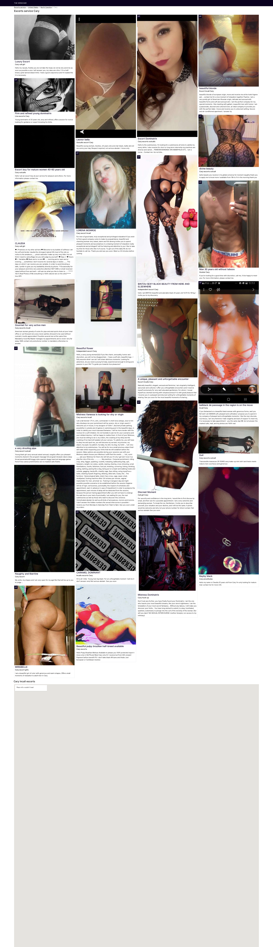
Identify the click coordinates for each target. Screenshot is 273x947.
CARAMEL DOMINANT (88, 572)
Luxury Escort (22, 61)
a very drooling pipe (25, 448)
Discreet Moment (147, 492)
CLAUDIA (20, 243)
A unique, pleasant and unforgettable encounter (163, 379)
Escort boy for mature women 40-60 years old (40, 169)
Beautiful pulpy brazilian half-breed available (100, 646)
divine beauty (206, 168)
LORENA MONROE (86, 230)
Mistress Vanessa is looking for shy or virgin (99, 414)
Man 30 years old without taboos (217, 269)
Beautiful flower (84, 348)
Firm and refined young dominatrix (33, 113)
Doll (201, 455)
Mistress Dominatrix (148, 594)
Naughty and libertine (26, 573)
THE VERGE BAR (20, 3)
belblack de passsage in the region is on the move (226, 405)
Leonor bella (83, 139)
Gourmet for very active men (30, 325)
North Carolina (46, 7)
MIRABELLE (21, 667)
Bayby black (205, 576)
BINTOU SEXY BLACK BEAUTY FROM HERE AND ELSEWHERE (164, 285)
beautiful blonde (207, 88)
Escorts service (20, 7)
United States (33, 7)
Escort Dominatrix (147, 138)
